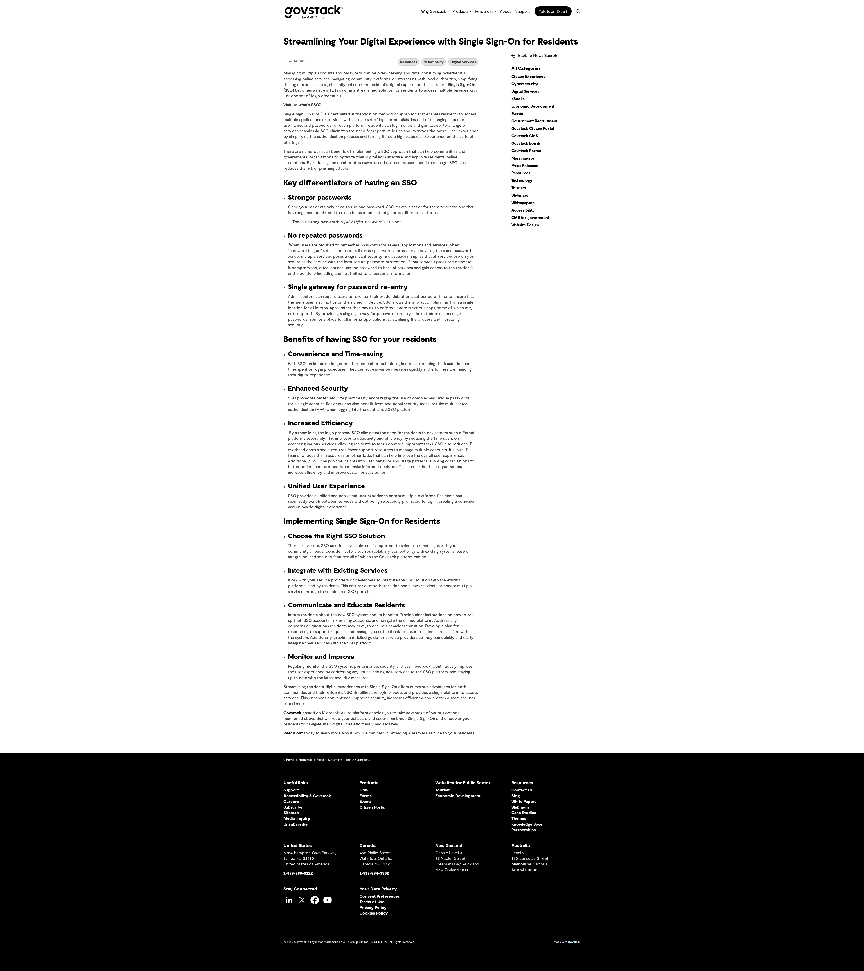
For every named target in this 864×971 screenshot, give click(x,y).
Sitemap (291, 812)
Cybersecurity (524, 83)
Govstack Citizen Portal (532, 128)
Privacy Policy (373, 907)
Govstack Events (526, 143)
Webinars (519, 195)
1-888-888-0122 (298, 873)
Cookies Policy (374, 912)
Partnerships (523, 829)
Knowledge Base (526, 824)
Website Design (525, 224)
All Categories (526, 68)
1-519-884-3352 (374, 873)
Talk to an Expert (553, 11)
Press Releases (524, 165)
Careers (291, 801)
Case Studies (523, 812)
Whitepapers (523, 202)
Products (460, 11)
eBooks (518, 98)
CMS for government (530, 217)
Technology (522, 180)
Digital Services (463, 62)
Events (517, 113)
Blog (515, 795)
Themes (518, 818)
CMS (364, 789)
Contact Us (522, 789)
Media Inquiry (297, 818)
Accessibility (523, 209)
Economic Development (532, 106)
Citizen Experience (528, 76)
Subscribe (293, 806)
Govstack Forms (526, 150)
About (505, 11)
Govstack (292, 712)
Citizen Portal (373, 806)
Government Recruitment (534, 120)
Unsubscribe (296, 824)
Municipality (434, 62)
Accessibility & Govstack (307, 795)
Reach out (293, 732)
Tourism (518, 187)
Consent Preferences (380, 896)
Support (522, 11)
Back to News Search (537, 55)
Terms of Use (372, 901)
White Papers (524, 801)
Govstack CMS (524, 135)
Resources (484, 11)
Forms (366, 795)
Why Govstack (433, 11)
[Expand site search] (578, 11)
